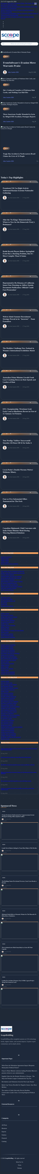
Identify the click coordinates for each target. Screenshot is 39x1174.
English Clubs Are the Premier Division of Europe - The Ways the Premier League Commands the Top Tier (18, 1077)
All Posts (4, 1125)
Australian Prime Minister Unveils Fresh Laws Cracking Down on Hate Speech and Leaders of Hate (19, 380)
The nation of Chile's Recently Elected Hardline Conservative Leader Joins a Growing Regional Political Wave (18, 1092)
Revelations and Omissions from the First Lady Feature (18, 1082)
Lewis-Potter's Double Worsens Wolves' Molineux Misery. (18, 471)
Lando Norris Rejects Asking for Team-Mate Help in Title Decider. (16, 757)
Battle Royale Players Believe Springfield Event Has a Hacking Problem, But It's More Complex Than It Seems (18, 253)
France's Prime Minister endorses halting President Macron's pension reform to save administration (19, 1072)
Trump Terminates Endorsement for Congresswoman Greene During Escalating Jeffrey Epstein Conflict (18, 815)
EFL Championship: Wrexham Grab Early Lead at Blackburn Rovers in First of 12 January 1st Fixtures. (19, 411)
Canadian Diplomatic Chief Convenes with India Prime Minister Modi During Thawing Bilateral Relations (19, 530)
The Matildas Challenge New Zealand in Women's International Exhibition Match (19, 349)
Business (4, 1128)
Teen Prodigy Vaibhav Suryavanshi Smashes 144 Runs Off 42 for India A (17, 442)
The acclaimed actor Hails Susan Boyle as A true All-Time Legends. (16, 780)
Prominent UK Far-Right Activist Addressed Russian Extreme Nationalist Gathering (18, 190)
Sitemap (19, 1168)
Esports (4, 1131)
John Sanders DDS (13, 72)
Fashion (4, 1135)
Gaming (4, 1141)
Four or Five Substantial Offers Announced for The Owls (15, 500)
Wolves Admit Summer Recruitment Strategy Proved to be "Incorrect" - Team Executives (19, 319)
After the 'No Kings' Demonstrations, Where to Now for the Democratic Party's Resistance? (19, 222)
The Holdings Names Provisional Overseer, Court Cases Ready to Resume (17, 764)
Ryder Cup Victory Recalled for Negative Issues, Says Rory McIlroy (19, 1086)
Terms (19, 1165)
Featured (4, 1138)
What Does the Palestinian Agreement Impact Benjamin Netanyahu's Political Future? (18, 1066)
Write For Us (19, 1162)
